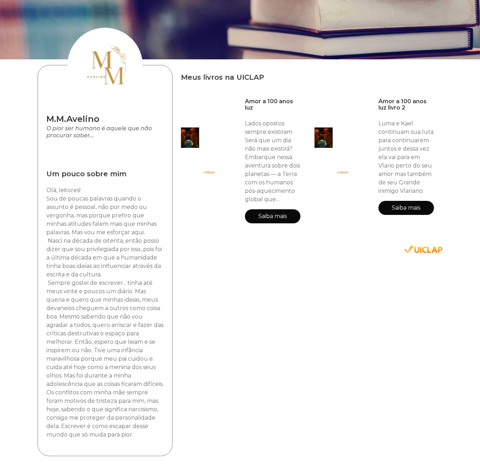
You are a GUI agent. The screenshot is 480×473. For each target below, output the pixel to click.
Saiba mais (272, 216)
